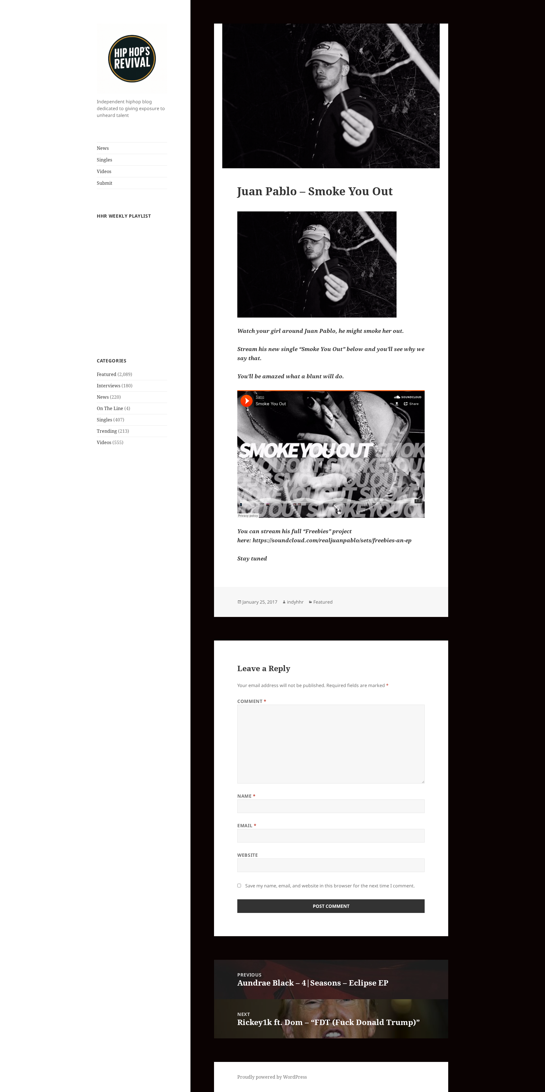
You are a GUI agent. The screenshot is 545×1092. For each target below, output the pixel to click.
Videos (104, 171)
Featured (106, 374)
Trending (107, 431)
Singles (104, 160)
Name (246, 796)
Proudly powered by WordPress (272, 1077)
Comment (252, 701)
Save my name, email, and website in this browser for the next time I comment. (330, 886)
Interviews (108, 386)
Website (247, 855)
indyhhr (295, 602)
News (103, 148)
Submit (104, 183)
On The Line (110, 408)
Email (246, 825)
